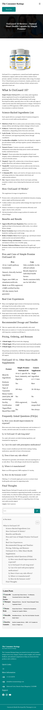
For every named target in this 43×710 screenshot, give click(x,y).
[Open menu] (39, 4)
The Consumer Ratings (13, 4)
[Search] (37, 511)
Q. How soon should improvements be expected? (22, 560)
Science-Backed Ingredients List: (18, 528)
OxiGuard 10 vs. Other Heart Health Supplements (19, 552)
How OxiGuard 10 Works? (15, 531)
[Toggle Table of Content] (36, 522)
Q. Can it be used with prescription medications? (21, 569)
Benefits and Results (13, 534)
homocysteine (19, 166)
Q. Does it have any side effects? (20, 573)
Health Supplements (11, 504)
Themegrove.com (31, 707)
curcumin (21, 147)
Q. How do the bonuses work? (19, 579)
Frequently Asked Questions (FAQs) (19, 556)
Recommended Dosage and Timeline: (19, 545)
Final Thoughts (11, 582)
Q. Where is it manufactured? (19, 576)
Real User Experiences (14, 542)
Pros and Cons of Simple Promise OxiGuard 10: (22, 538)
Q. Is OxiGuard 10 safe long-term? (21, 565)
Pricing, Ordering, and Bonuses (17, 548)
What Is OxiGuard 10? (11, 526)
